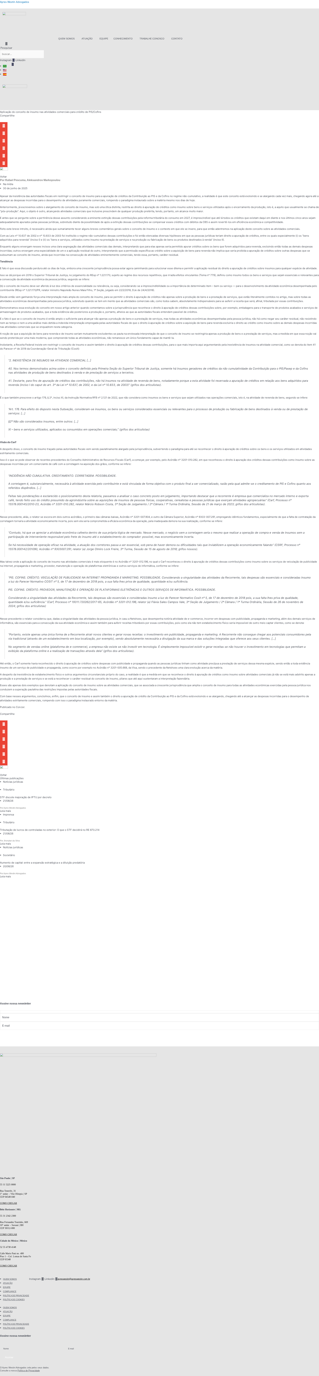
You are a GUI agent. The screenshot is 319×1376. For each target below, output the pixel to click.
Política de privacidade (16, 1295)
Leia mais (5, 810)
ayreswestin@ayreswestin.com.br (74, 1279)
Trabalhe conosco (152, 38)
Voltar (3, 176)
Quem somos (66, 38)
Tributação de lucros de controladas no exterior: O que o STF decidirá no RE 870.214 (50, 829)
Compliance (9, 1291)
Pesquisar (6, 47)
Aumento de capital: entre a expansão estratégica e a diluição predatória (42, 862)
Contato (176, 38)
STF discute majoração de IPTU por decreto (26, 797)
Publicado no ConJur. (12, 707)
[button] (67, 38)
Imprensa (8, 814)
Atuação (87, 38)
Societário (9, 855)
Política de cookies (14, 1299)
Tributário (8, 789)
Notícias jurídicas (13, 781)
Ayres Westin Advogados (14, 1)
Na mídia (8, 184)
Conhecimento (123, 38)
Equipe (104, 38)
